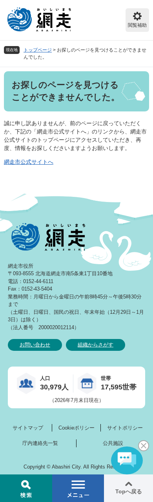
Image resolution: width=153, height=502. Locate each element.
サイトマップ (28, 428)
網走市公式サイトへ (28, 162)
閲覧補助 (137, 25)
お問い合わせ (35, 345)
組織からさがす (95, 345)
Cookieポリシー (76, 428)
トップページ (38, 50)
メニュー (78, 488)
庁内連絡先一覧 (40, 443)
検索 (26, 488)
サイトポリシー (125, 428)
